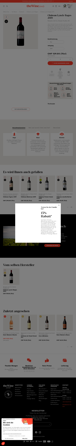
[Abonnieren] (56, 238)
